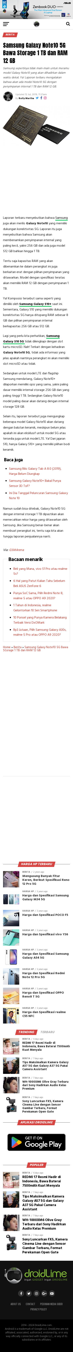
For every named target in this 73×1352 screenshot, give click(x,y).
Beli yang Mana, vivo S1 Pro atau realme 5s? (40, 571)
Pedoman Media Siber (51, 1304)
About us (16, 1304)
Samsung (61, 218)
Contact (30, 1304)
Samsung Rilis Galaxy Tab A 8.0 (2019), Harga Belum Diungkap (35, 471)
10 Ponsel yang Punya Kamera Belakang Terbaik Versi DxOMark (40, 620)
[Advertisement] (37, 180)
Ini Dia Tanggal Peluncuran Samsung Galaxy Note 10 (38, 496)
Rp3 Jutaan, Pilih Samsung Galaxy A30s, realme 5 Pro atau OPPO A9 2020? (40, 632)
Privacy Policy (38, 1309)
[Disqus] (36, 717)
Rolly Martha (26, 98)
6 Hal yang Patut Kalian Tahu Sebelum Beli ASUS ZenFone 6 (39, 583)
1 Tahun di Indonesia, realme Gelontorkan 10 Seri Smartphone (35, 608)
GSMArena (16, 550)
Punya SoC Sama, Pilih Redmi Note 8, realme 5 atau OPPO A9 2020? (38, 596)
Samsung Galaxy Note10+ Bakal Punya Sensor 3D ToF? (35, 483)
